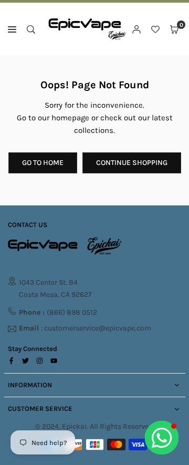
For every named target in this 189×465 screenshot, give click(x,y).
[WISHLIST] (155, 29)
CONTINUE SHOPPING (131, 162)
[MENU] (12, 29)
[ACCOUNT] (136, 29)
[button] (174, 29)
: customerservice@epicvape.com (85, 329)
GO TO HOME (43, 162)
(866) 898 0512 (58, 312)
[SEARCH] (31, 29)
